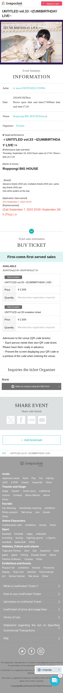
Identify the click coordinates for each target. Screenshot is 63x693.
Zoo (35, 550)
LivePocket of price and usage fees (25, 609)
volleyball (41, 533)
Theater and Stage (14, 486)
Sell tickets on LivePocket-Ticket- (23, 601)
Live (37, 512)
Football (18, 533)
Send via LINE (32, 420)
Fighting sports (34, 537)
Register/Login (53, 4)
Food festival (46, 571)
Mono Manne (32, 495)
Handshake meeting (30, 508)
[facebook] (31, 651)
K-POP (14, 482)
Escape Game (38, 554)
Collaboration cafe (12, 525)
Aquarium (45, 550)
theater (16, 491)
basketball (20, 542)
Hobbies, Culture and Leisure (20, 546)
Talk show (26, 512)
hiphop (50, 478)
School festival (17, 576)
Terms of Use (12, 617)
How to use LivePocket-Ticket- (23, 594)
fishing (24, 554)
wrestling (7, 537)
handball (6, 542)
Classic (25, 482)
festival (36, 567)
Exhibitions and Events (16, 563)
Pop (33, 478)
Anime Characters (13, 520)
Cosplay (28, 559)
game (14, 554)
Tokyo (42, 116)
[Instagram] (40, 651)
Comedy (17, 495)
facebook (21, 420)
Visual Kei (37, 482)
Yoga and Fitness (11, 550)
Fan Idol (7, 503)
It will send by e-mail (42, 420)
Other (49, 482)
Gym (26, 550)
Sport (5, 529)
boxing (19, 537)
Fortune (20, 125)
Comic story (29, 491)
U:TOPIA (40, 88)
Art (3, 576)
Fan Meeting (9, 508)
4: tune (17, 88)
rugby (29, 533)
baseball (6, 533)
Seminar (31, 571)
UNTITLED (27, 88)
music (6, 473)
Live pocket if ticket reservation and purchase (12, 3)
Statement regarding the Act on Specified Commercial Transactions (31, 627)
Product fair (8, 567)
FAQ (6, 638)
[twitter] (22, 651)
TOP (4, 453)
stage (5, 491)
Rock (25, 478)
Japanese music (11, 478)
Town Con (18, 571)
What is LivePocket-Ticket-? (21, 586)
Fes (41, 478)
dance (46, 495)
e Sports (50, 537)
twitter (11, 420)
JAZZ (5, 482)
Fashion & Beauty (11, 559)
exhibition (49, 508)
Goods (46, 512)
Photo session (10, 512)
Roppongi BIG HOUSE (26, 116)
